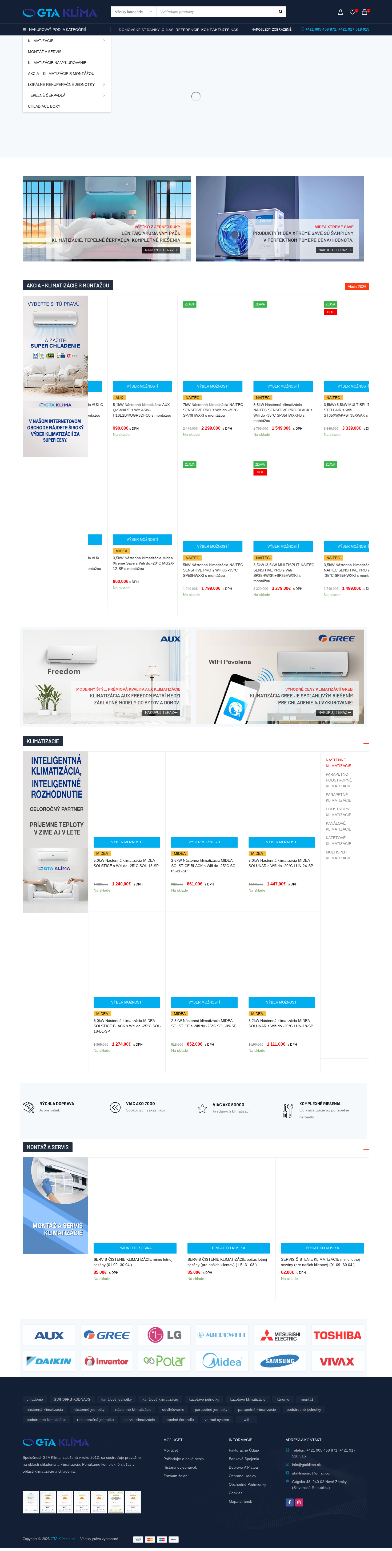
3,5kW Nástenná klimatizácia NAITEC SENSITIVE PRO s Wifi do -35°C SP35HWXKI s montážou (334, 570)
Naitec (173, 398)
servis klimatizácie (140, 1419)
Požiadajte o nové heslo (183, 1459)
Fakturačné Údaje (244, 1450)
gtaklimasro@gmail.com (312, 1473)
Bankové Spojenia (244, 1459)
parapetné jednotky (211, 1409)
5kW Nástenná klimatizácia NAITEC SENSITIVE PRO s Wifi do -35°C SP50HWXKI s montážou (194, 570)
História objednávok (180, 1467)
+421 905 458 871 (320, 29)
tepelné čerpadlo (180, 1419)
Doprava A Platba (243, 1467)
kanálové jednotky (116, 1399)
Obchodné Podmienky (247, 1484)
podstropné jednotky (304, 1409)
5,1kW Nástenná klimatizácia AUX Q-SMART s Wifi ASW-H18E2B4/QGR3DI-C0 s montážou (123, 409)
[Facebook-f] (290, 1502)
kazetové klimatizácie (248, 1399)
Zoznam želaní (176, 1476)
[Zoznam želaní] (352, 13)
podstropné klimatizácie (46, 1419)
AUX (100, 398)
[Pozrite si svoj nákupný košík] (364, 13)
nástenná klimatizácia (45, 1409)
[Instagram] (299, 1502)
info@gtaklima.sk (306, 1465)
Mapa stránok (240, 1501)
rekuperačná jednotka (95, 1419)
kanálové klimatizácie (160, 1399)
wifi (246, 1419)
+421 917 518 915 (353, 29)
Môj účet (170, 1450)
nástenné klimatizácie (133, 1409)
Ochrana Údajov (242, 1476)
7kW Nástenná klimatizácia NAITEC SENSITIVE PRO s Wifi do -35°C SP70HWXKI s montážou (194, 409)
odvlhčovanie (173, 1409)
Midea (102, 551)
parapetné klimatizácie (257, 1409)
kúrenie (283, 1399)
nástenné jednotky (89, 1409)
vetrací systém (217, 1419)
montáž (307, 1399)
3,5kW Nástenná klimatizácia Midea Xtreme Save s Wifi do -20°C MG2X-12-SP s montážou (124, 563)
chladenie (35, 1399)
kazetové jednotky (204, 1399)
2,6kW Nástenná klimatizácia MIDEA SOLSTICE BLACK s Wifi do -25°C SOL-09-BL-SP (137, 865)
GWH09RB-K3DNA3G (72, 1399)
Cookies (235, 1493)
